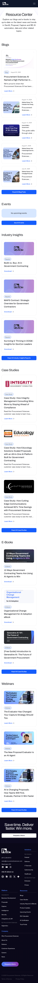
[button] (34, 4)
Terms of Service (7, 979)
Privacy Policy (20, 979)
